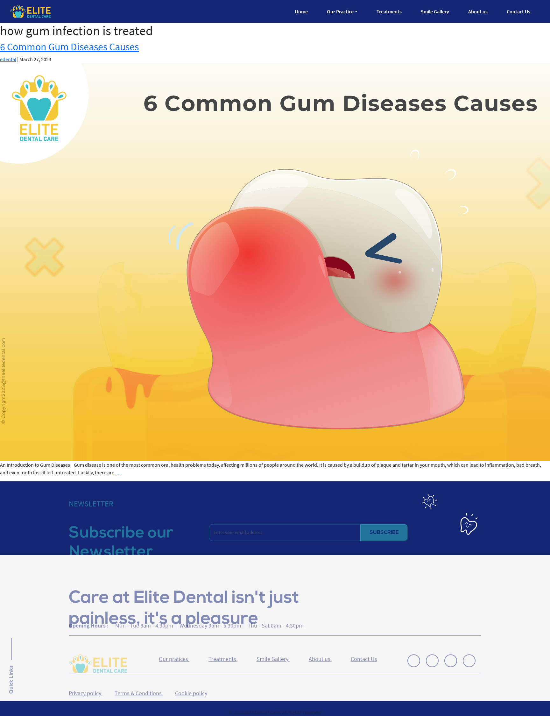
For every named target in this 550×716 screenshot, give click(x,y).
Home (301, 11)
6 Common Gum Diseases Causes (69, 46)
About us (478, 11)
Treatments (389, 11)
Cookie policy (191, 682)
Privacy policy (85, 682)
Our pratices (174, 654)
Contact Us (518, 11)
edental (8, 59)
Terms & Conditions (139, 682)
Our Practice (340, 11)
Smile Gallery (435, 11)
